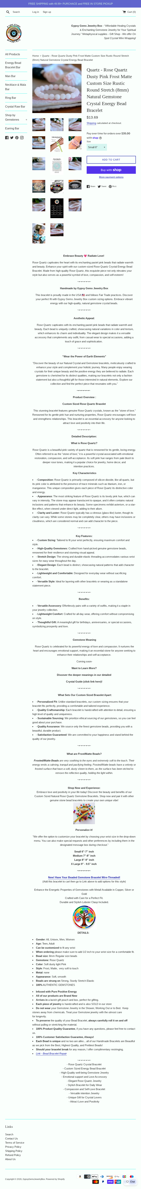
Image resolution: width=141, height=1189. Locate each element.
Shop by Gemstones (16, 117)
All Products (12, 54)
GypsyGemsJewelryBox (34, 1179)
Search (9, 1134)
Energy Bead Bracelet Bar (13, 65)
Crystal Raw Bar (15, 106)
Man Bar (10, 76)
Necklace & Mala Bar (15, 87)
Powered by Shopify (55, 1179)
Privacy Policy (13, 1146)
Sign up (47, 12)
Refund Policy (13, 1155)
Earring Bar (12, 128)
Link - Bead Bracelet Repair (51, 1053)
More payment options (111, 177)
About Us (10, 1159)
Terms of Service (14, 1142)
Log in (35, 12)
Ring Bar (10, 97)
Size (89, 141)
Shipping (91, 123)
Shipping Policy (13, 1150)
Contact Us (11, 1138)
